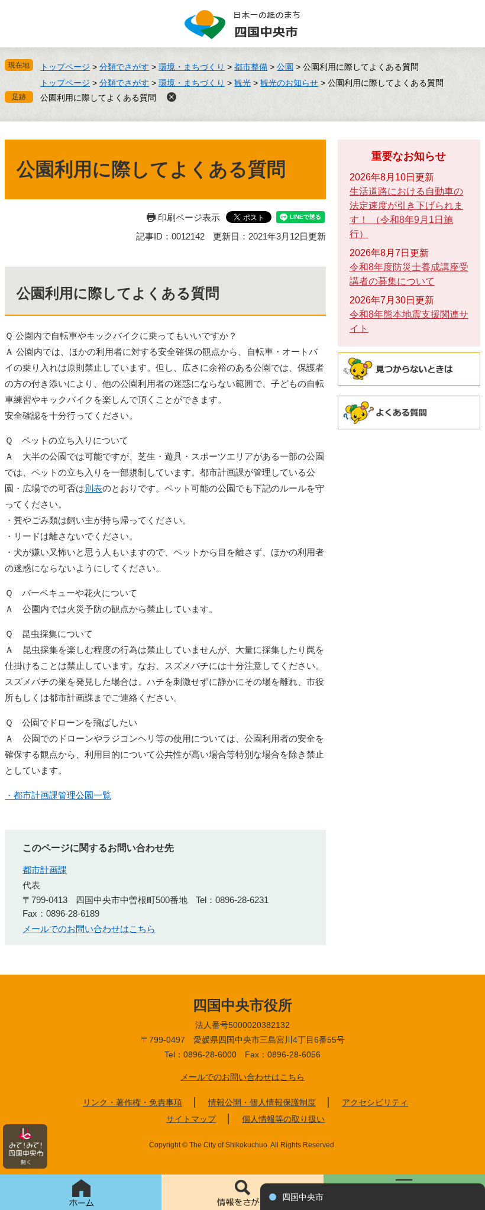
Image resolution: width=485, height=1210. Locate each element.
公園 (285, 67)
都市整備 (250, 67)
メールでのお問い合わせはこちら (89, 929)
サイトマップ (191, 1119)
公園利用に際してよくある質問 (98, 97)
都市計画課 (44, 870)
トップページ (65, 67)
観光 (242, 83)
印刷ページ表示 (189, 217)
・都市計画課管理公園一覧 (58, 795)
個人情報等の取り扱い (283, 1119)
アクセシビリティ (375, 1102)
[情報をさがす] (242, 1192)
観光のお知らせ (289, 83)
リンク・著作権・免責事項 (132, 1102)
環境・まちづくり (192, 67)
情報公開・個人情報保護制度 (262, 1102)
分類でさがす (124, 67)
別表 (93, 488)
